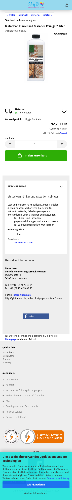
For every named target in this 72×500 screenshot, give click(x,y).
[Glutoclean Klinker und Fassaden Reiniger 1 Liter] (36, 57)
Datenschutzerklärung (58, 478)
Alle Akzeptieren (36, 484)
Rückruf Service (14, 411)
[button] (10, 144)
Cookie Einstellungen (17, 417)
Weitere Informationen (36, 493)
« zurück (23, 15)
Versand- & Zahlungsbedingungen (24, 390)
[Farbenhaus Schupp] (36, 5)
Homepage (11, 339)
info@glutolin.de (22, 295)
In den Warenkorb (36, 155)
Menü (5, 5)
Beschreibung (17, 186)
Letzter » (47, 15)
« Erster (11, 15)
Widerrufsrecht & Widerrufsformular (25, 395)
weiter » (35, 15)
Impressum (12, 379)
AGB (8, 401)
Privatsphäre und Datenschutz (22, 406)
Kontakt (10, 385)
